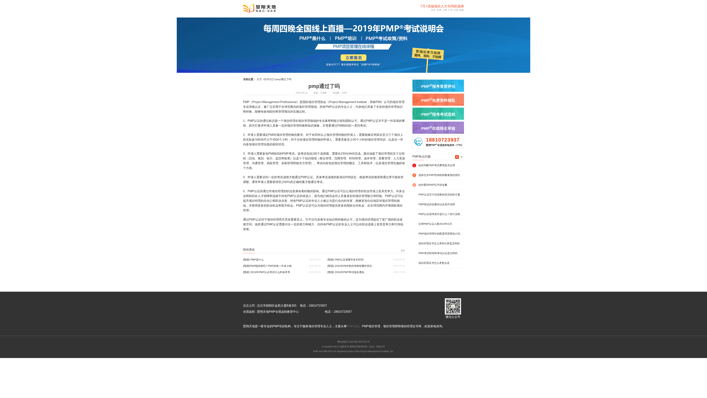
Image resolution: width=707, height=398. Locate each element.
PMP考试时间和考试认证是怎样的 (438, 253)
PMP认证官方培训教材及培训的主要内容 (441, 194)
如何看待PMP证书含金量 (432, 184)
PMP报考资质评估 (438, 85)
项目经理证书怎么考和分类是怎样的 (439, 243)
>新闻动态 (268, 79)
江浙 (456, 10)
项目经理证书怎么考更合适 (433, 262)
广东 (450, 10)
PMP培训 (353, 326)
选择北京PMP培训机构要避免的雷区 (439, 175)
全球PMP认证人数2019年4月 (435, 223)
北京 (433, 10)
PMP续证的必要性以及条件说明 (436, 204)
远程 (462, 10)
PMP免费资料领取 (438, 99)
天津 (439, 10)
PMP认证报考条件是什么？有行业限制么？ (441, 214)
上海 (444, 10)
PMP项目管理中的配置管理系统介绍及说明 (441, 233)
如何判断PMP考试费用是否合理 (436, 165)
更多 (403, 250)
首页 (259, 79)
